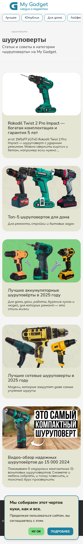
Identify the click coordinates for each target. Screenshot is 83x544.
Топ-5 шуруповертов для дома (38, 217)
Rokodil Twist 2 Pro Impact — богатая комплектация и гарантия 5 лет (36, 127)
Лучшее (11, 17)
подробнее (60, 531)
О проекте (48, 539)
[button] (4, 6)
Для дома (55, 17)
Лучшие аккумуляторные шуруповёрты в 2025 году (34, 292)
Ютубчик (32, 17)
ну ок (36, 531)
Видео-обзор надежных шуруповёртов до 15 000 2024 (38, 459)
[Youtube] (3, 506)
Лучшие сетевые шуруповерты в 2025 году (41, 378)
